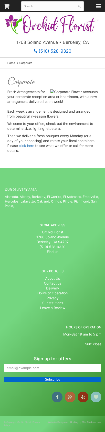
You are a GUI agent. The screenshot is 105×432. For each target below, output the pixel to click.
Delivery (52, 288)
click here (27, 146)
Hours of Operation (52, 293)
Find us (52, 252)
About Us (52, 278)
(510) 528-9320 (54, 51)
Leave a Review (52, 308)
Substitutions (52, 303)
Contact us (52, 283)
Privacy (53, 298)
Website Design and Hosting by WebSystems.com (74, 422)
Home (11, 63)
